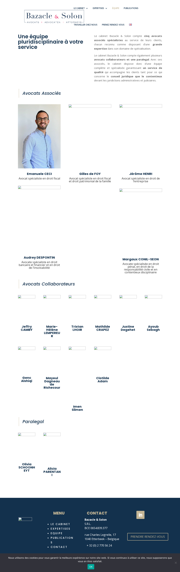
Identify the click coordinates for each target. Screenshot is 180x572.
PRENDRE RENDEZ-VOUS (148, 537)
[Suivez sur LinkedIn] (140, 515)
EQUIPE (57, 533)
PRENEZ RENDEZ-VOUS (113, 25)
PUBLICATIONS (131, 8)
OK (91, 566)
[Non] (175, 562)
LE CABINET (79, 8)
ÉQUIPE (115, 8)
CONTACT (59, 547)
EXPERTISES (98, 8)
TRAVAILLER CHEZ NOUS (85, 25)
